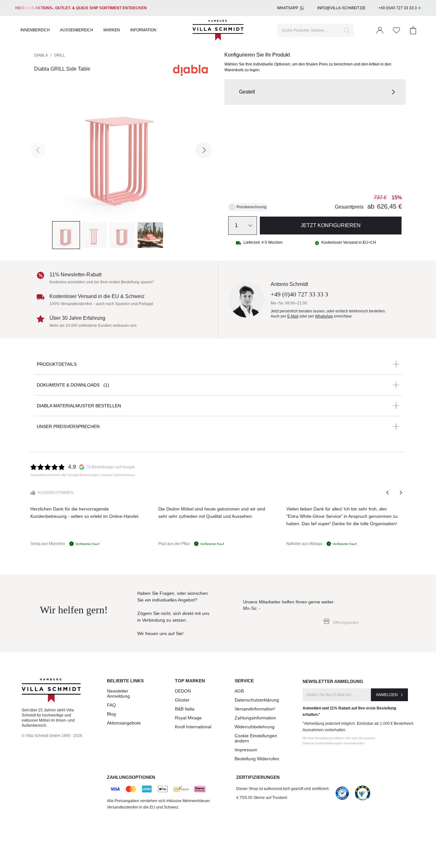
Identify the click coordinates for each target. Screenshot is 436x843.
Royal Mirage (188, 717)
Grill (59, 55)
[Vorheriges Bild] (38, 150)
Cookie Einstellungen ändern (256, 738)
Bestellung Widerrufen (257, 758)
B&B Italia (184, 708)
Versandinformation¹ (255, 708)
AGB (239, 691)
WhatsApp (287, 8)
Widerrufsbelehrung (254, 726)
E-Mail (292, 316)
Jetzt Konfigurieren (331, 225)
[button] (315, 92)
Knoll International (193, 726)
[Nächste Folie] (400, 492)
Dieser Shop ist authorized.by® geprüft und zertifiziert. (282, 788)
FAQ (111, 705)
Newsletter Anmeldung (118, 693)
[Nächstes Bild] (204, 150)
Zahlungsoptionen (131, 777)
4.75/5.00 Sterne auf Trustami (261, 797)
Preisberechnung (252, 207)
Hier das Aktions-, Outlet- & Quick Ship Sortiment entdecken (81, 8)
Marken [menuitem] (111, 30)
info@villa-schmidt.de (341, 8)
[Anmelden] (380, 30)
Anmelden (387, 695)
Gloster (182, 699)
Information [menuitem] (143, 30)
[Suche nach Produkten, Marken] (346, 30)
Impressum (246, 749)
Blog (111, 714)
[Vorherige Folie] (388, 492)
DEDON (183, 691)
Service (244, 680)
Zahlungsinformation (255, 717)
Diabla (41, 55)
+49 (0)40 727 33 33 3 (397, 8)
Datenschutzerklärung (257, 699)
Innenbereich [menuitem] (35, 30)
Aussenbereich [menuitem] (76, 30)
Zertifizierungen (258, 777)
